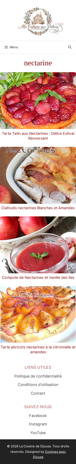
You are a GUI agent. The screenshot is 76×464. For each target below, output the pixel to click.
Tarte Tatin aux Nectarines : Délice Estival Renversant (38, 135)
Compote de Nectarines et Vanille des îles (38, 277)
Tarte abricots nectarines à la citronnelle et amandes (38, 349)
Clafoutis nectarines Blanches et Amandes (38, 208)
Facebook (38, 415)
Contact (38, 393)
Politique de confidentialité (38, 376)
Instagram (38, 424)
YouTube (38, 432)
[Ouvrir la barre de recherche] (70, 47)
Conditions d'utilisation (38, 384)
